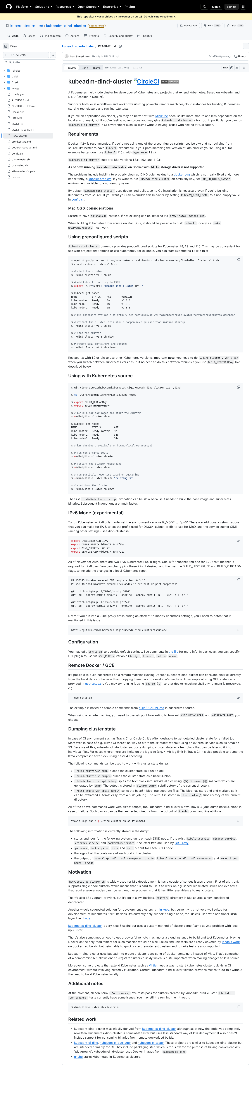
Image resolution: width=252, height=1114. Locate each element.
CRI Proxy (182, 843)
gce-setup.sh (94, 683)
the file (173, 651)
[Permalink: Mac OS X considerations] (65, 208)
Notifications (190, 25)
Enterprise (110, 6)
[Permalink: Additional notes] (65, 983)
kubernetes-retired (26, 26)
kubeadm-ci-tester (151, 1042)
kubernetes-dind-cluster (85, 925)
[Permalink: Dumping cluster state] (65, 728)
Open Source (87, 6)
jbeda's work (231, 942)
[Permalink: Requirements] (65, 133)
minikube (163, 909)
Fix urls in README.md (105, 56)
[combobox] (31, 62)
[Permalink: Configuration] (65, 642)
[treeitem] (28, 136)
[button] (238, 259)
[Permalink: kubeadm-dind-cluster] (65, 81)
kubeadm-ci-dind (86, 1042)
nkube (86, 918)
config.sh (78, 199)
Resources (63, 6)
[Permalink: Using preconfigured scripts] (65, 236)
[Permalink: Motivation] (65, 871)
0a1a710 (213, 56)
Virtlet (153, 965)
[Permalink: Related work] (65, 1019)
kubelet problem (100, 179)
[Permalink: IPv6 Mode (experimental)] (65, 512)
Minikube (161, 116)
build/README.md (151, 708)
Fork (213, 25)
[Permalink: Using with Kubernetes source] (65, 375)
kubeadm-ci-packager (115, 1042)
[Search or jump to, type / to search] (204, 7)
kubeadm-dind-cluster (66, 26)
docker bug (182, 174)
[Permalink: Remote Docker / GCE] (65, 665)
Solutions (42, 6)
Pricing (130, 6)
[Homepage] (9, 7)
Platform (22, 6)
